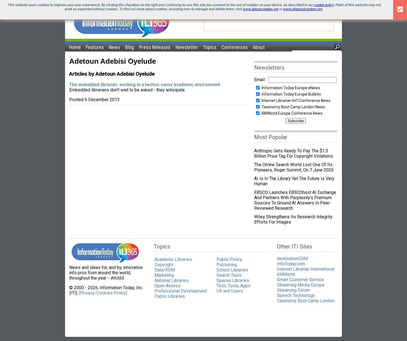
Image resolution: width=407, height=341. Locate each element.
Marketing (164, 275)
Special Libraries (233, 280)
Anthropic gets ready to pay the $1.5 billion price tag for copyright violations (293, 153)
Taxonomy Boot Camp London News (293, 107)
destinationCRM (292, 258)
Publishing (227, 264)
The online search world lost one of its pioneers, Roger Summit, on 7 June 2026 (294, 167)
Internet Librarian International (305, 269)
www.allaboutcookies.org (302, 9)
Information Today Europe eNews (291, 88)
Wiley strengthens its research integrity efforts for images (293, 219)
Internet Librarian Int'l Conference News (296, 100)
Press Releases (155, 47)
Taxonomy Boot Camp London (305, 300)
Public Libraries (169, 296)
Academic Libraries (173, 259)
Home (75, 47)
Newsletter (187, 47)
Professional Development (180, 291)
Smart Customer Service (300, 279)
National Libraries (171, 280)
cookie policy (324, 5)
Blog (129, 47)
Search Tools (229, 275)
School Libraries (232, 270)
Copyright (163, 264)
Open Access (167, 285)
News (114, 47)
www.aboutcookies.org (260, 9)
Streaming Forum (293, 290)
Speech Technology (296, 295)
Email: (260, 79)
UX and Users (230, 291)
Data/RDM (164, 270)
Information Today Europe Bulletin (291, 94)
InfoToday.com (291, 263)
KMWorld (286, 274)
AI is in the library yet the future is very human (294, 181)
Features (95, 47)
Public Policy (229, 259)
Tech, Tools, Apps (234, 285)
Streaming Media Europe (300, 285)
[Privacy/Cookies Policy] (103, 293)
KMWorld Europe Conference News (292, 113)
